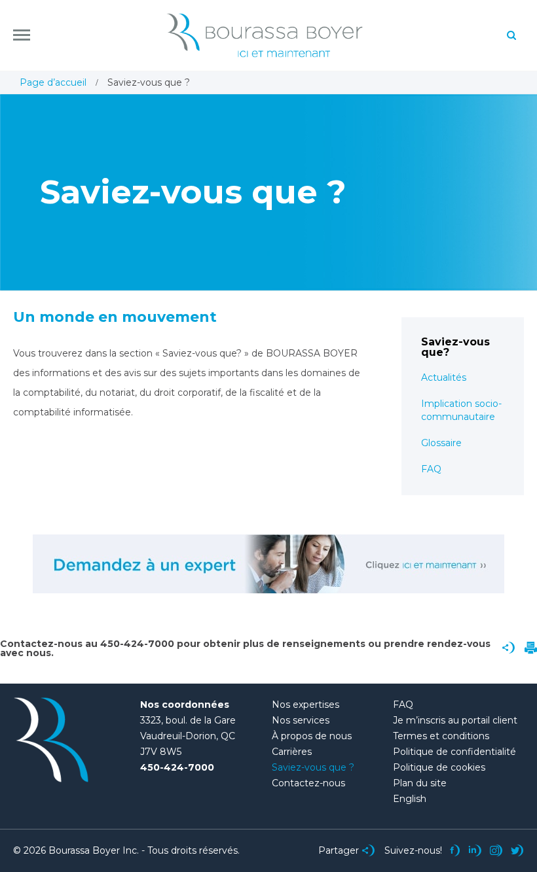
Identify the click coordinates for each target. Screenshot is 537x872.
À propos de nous (312, 736)
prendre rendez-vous (437, 644)
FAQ (431, 469)
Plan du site (420, 783)
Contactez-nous (308, 783)
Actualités (443, 377)
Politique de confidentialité (454, 751)
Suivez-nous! (413, 850)
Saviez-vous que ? (313, 767)
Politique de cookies (439, 767)
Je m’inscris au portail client (455, 720)
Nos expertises (305, 704)
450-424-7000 (177, 767)
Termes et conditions (441, 736)
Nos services (300, 720)
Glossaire (441, 443)
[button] (21, 35)
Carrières (292, 751)
